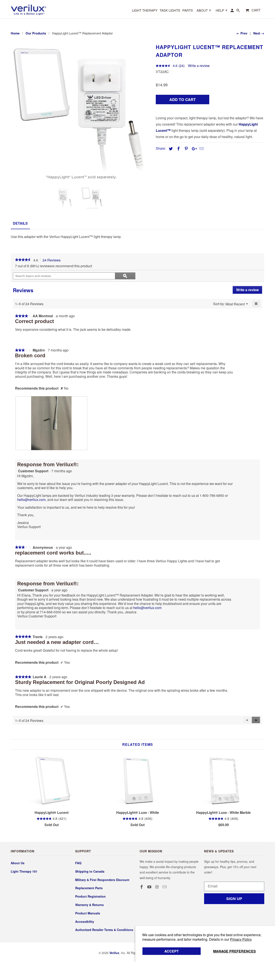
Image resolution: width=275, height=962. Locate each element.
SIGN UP (234, 899)
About (204, 10)
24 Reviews (53, 260)
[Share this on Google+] (193, 148)
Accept (171, 951)
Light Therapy (144, 10)
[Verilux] (28, 9)
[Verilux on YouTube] (149, 887)
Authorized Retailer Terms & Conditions (104, 930)
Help (221, 10)
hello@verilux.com (31, 499)
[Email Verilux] (165, 887)
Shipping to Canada (89, 871)
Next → (258, 33)
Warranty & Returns (89, 905)
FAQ (78, 863)
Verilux (114, 953)
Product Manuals (87, 913)
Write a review (199, 65)
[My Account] (232, 11)
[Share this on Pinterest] (185, 148)
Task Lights (170, 10)
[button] (256, 720)
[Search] (238, 11)
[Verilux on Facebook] (142, 887)
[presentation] (51, 423)
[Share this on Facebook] (177, 148)
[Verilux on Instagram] (157, 887)
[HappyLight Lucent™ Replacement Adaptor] (81, 112)
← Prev (241, 33)
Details (20, 223)
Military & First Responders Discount (102, 880)
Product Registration (90, 896)
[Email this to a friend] (200, 148)
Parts (187, 10)
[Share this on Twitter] (170, 148)
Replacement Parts (89, 888)
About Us (17, 863)
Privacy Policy (241, 939)
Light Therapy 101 (24, 871)
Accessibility (84, 921)
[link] (23, 260)
